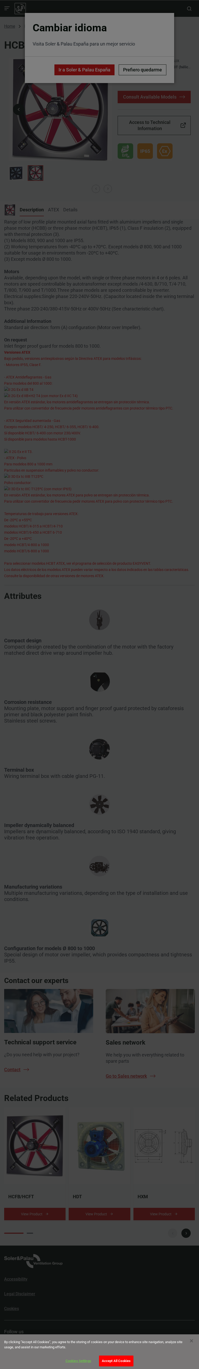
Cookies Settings (78, 1361)
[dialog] (99, 1351)
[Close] (191, 1340)
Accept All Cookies (116, 1361)
